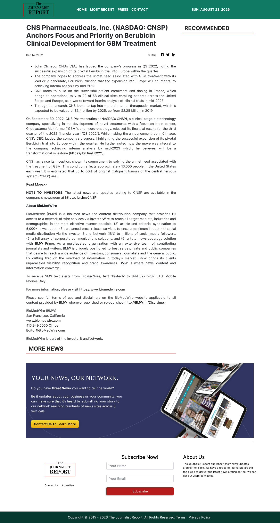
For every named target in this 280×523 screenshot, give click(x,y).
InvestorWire (100, 219)
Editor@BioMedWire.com (45, 330)
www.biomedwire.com (43, 320)
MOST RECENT (102, 9)
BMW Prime (44, 243)
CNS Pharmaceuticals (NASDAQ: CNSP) (96, 119)
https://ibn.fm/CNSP (80, 197)
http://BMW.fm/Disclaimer (145, 302)
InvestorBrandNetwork (84, 338)
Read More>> (37, 184)
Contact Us (52, 485)
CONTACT (139, 9)
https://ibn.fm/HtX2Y (86, 153)
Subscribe (140, 491)
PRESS (123, 9)
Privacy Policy (200, 517)
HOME (81, 9)
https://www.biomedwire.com (102, 289)
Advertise (68, 485)
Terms (181, 517)
